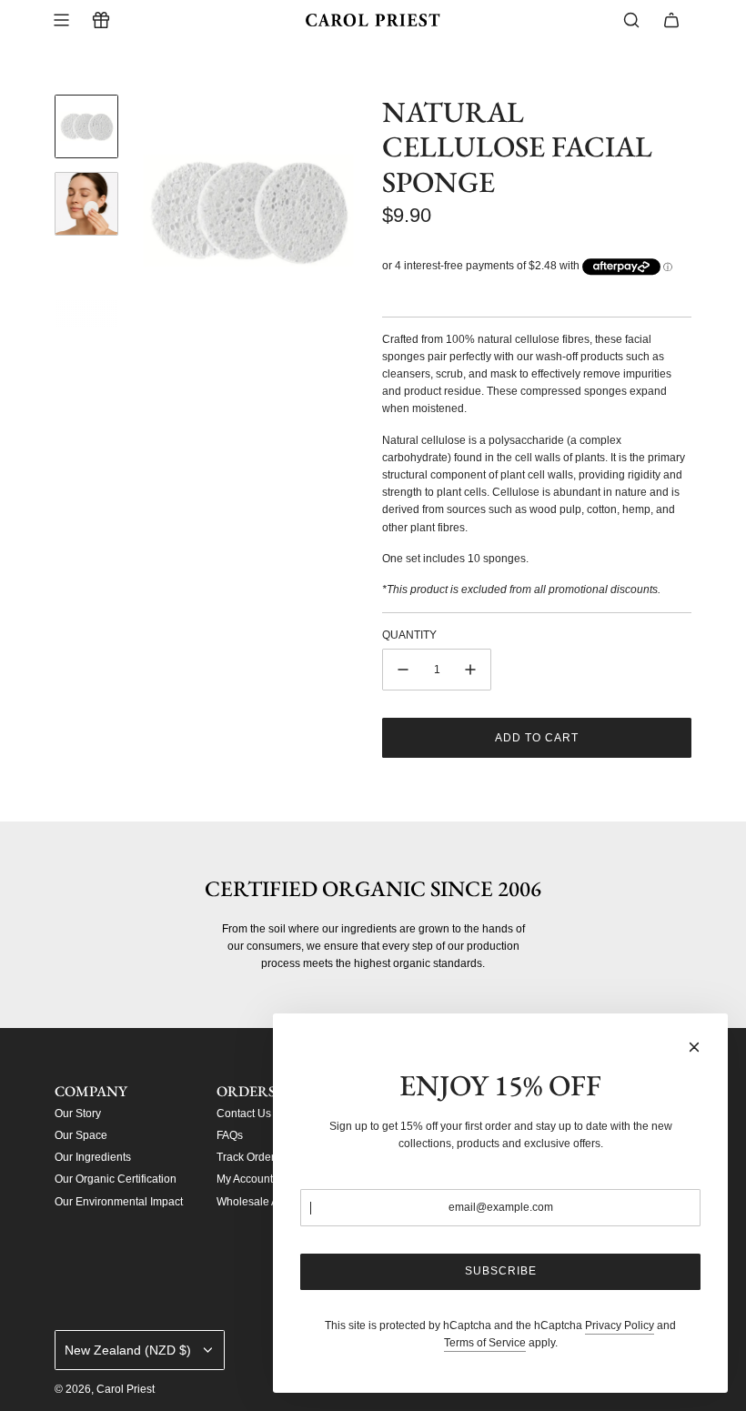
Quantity (409, 635)
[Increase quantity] (470, 670)
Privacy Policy (619, 1325)
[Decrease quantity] (403, 670)
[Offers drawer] (101, 20)
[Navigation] (61, 20)
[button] (146, 211)
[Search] (631, 20)
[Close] (694, 1047)
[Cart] (671, 20)
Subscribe (501, 1271)
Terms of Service (485, 1342)
